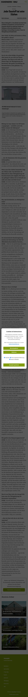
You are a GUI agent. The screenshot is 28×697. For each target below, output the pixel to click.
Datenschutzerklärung (14, 344)
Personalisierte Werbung (17, 357)
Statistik (7, 357)
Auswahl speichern (14, 365)
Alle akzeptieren (14, 348)
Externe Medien (14, 359)
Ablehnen (14, 352)
